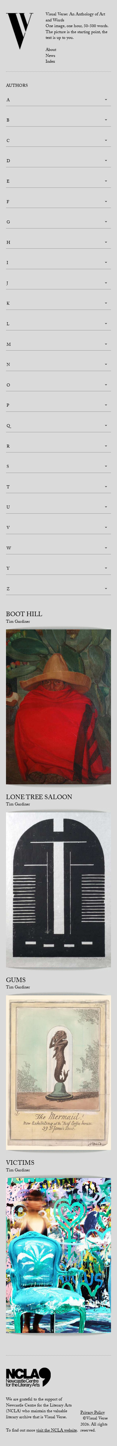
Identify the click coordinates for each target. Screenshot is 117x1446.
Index (50, 62)
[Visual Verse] (20, 32)
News (50, 56)
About (51, 50)
